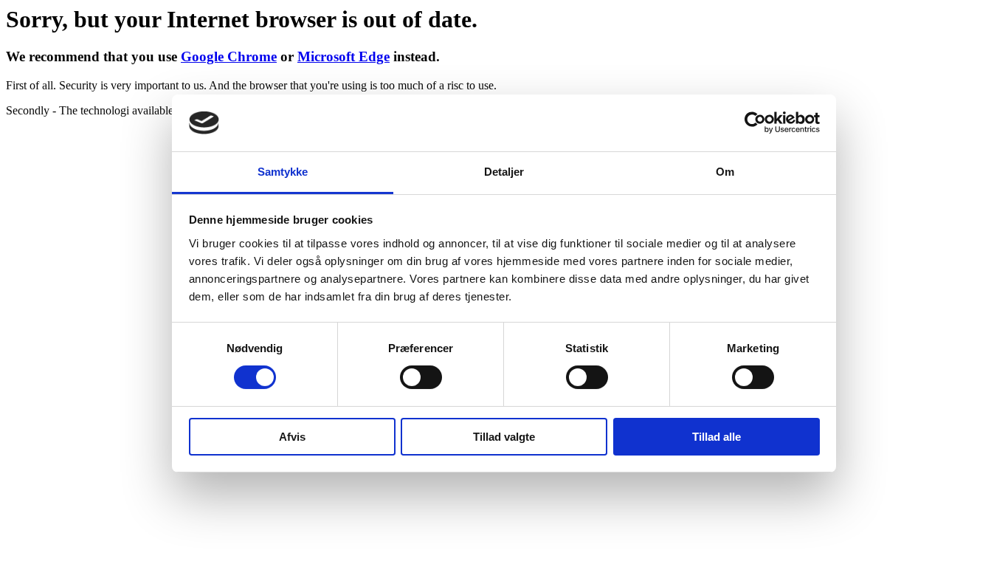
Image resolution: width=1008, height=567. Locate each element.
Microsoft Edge (343, 56)
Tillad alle (716, 436)
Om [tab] (725, 171)
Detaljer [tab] (504, 171)
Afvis (292, 436)
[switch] (421, 377)
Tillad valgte (504, 436)
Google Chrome (229, 56)
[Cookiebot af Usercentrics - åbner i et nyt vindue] (755, 122)
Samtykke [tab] (283, 171)
